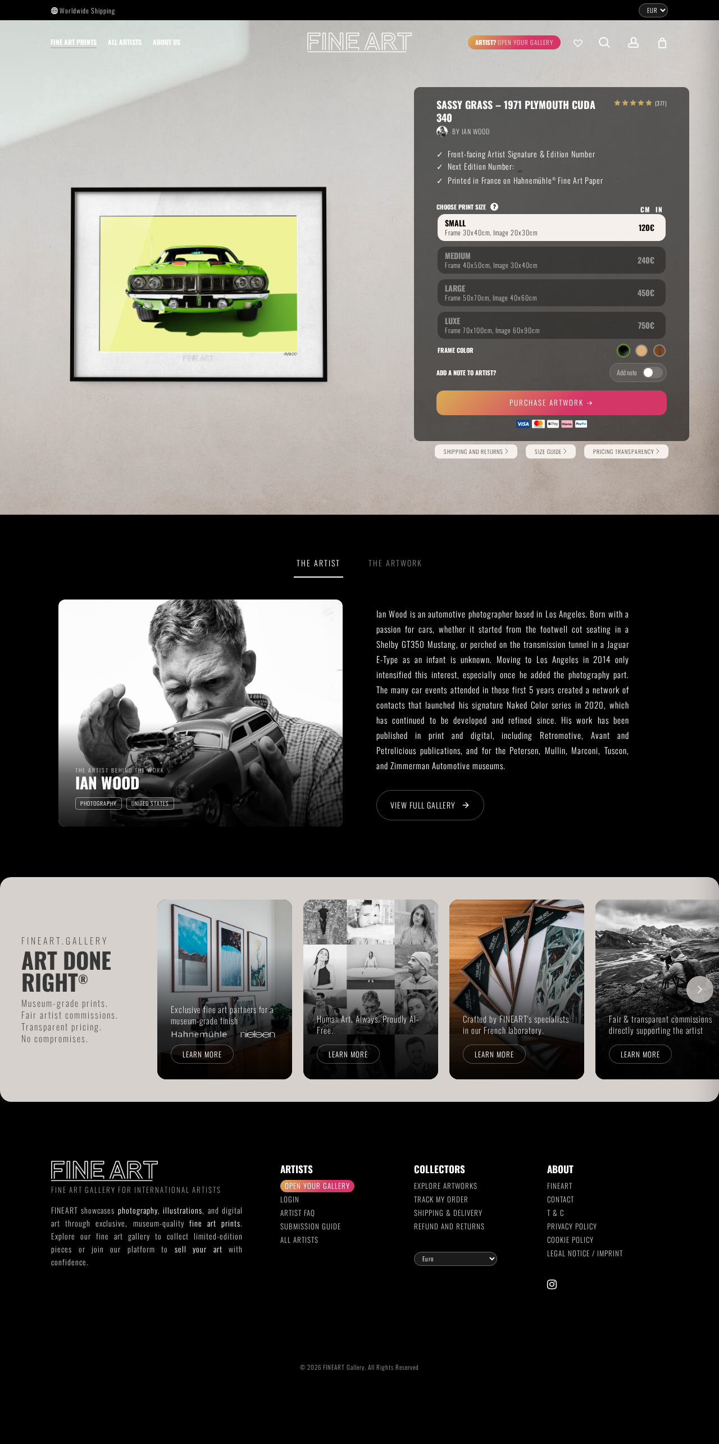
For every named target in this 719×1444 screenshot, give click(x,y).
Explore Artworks (445, 1185)
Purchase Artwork (547, 402)
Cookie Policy (570, 1239)
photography (138, 1210)
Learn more (202, 1054)
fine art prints (214, 1223)
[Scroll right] (699, 989)
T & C (555, 1212)
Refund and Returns (449, 1226)
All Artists (299, 1239)
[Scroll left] (176, 989)
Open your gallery (317, 1185)
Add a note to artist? (466, 372)
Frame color (456, 350)
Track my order (441, 1199)
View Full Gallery (423, 805)
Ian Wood (476, 131)
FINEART (559, 1185)
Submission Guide (310, 1226)
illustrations (182, 1210)
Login (289, 1199)
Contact (560, 1199)
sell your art (198, 1249)
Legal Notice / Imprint (585, 1253)
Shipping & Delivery (448, 1212)
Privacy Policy (572, 1226)
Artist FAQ (297, 1212)
